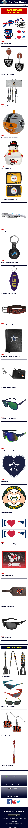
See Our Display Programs (12, 784)
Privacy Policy (10, 820)
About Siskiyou (5, 818)
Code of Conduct (22, 820)
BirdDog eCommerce (16, 827)
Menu (24, 5)
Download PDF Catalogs (12, 796)
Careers (16, 820)
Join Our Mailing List (14, 815)
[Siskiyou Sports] (14, 2)
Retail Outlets (18, 818)
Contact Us (12, 818)
